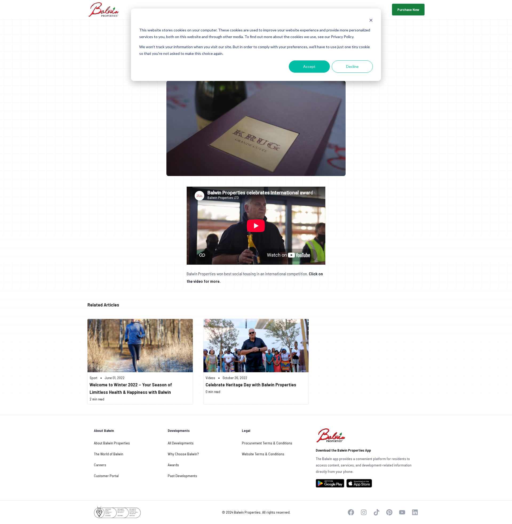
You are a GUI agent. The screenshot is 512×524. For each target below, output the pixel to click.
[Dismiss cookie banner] (371, 20)
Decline (352, 66)
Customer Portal (106, 475)
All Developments (181, 443)
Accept (309, 66)
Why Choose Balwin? (183, 454)
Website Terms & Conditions (263, 454)
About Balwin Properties (112, 443)
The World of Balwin (108, 454)
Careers (100, 464)
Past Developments (182, 475)
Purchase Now (408, 9)
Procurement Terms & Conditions (267, 443)
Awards (173, 464)
